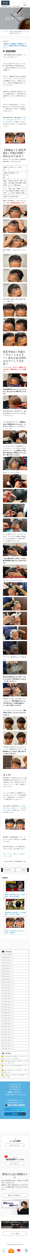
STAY (21, 837)
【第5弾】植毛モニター (8, 968)
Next (23, 870)
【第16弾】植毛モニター (8, 998)
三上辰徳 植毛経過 (7, 954)
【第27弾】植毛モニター (8, 1029)
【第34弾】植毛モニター (8, 1048)
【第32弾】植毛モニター (8, 1043)
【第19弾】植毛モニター (8, 1007)
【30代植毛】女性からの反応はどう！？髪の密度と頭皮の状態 (14, 808)
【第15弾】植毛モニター (8, 996)
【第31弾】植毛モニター (8, 1040)
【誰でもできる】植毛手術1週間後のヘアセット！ (14, 1066)
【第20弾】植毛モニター (8, 1009)
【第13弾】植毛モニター (8, 990)
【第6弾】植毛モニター (8, 971)
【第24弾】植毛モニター (8, 1021)
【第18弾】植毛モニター (8, 1004)
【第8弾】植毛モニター (8, 976)
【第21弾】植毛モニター (8, 1012)
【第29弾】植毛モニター (8, 1034)
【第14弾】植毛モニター (8, 993)
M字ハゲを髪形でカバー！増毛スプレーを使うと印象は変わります (15, 1071)
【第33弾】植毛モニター (8, 1045)
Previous (8, 870)
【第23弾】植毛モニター (8, 1018)
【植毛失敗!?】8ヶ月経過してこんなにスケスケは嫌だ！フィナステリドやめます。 (15, 1057)
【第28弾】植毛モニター (8, 1032)
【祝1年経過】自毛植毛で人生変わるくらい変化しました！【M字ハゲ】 (15, 1062)
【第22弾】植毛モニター (8, 1015)
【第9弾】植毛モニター (8, 979)
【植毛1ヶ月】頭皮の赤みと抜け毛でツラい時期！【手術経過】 (15, 120)
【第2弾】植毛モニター (8, 960)
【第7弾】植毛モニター (8, 974)
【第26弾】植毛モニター (8, 1026)
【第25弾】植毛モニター (8, 1023)
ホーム (2, 31)
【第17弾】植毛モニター (8, 1001)
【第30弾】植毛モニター (8, 1037)
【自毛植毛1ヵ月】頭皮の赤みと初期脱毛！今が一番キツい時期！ (15, 1075)
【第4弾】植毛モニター (8, 965)
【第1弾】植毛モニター (7, 957)
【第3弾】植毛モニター (8, 963)
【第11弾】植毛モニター (8, 985)
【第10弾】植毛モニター (8, 982)
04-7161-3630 (16, 1105)
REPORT (7, 31)
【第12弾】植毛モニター (8, 987)
